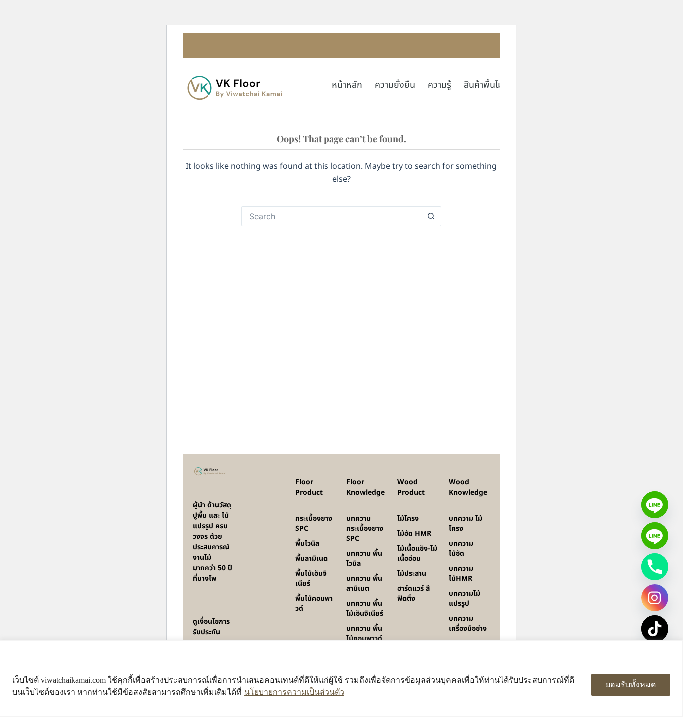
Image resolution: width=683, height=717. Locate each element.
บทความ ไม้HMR (461, 574)
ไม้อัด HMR (415, 533)
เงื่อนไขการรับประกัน (211, 627)
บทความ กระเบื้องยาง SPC (365, 529)
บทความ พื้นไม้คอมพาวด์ (364, 634)
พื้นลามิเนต (312, 559)
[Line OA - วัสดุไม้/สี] (655, 536)
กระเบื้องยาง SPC (314, 524)
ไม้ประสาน (412, 573)
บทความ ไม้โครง (465, 524)
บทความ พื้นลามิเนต (364, 584)
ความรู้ (440, 85)
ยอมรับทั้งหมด (631, 684)
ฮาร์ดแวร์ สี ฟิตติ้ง (414, 594)
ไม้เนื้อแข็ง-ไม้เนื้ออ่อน (418, 554)
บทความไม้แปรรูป (464, 598)
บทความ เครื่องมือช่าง (468, 624)
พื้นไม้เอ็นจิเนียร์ (311, 578)
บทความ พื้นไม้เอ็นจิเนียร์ (365, 608)
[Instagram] (655, 598)
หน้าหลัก (347, 85)
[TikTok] (655, 629)
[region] (341, 678)
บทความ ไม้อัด (461, 548)
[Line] (655, 505)
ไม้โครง (408, 519)
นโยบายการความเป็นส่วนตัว (294, 692)
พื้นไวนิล (308, 543)
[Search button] (432, 216)
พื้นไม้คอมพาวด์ (314, 604)
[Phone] (655, 567)
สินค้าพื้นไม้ (484, 85)
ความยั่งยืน (395, 85)
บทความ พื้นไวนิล (364, 558)
